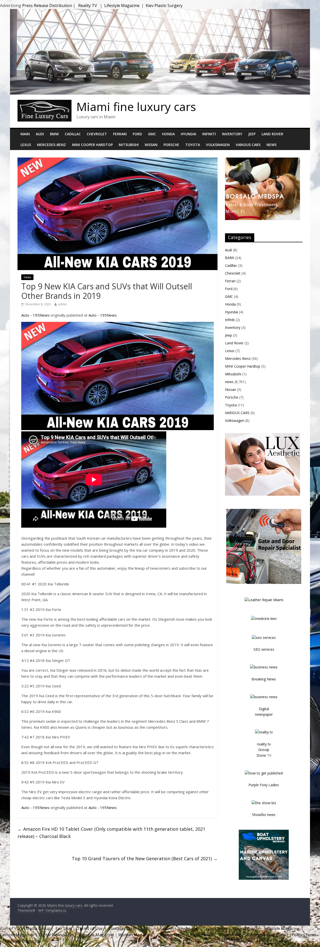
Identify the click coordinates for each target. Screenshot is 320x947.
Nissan (151, 144)
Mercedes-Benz (51, 144)
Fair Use (63, 928)
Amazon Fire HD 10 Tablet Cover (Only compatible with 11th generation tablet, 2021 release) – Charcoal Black (111, 832)
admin (62, 304)
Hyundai (188, 134)
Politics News (304, 934)
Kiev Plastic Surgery (164, 5)
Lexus (25, 144)
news (27, 277)
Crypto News (216, 928)
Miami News (244, 928)
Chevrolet (97, 134)
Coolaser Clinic (122, 928)
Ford (137, 134)
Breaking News (264, 679)
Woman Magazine (135, 934)
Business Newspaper (179, 928)
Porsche (171, 144)
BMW (54, 134)
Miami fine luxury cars (136, 106)
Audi (40, 134)
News (271, 144)
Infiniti (209, 134)
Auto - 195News (35, 315)
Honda (168, 134)
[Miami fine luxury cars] (45, 103)
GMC (152, 134)
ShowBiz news (264, 814)
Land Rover (272, 134)
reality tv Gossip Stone (263, 750)
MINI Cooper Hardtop (92, 144)
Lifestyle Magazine (122, 5)
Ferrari (120, 134)
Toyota (192, 144)
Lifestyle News (170, 934)
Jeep (252, 134)
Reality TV (87, 5)
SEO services (264, 649)
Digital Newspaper (56, 934)
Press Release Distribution (47, 5)
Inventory (232, 134)
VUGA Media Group (32, 928)
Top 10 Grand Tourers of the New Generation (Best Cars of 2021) (145, 858)
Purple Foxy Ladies (263, 784)
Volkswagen (218, 144)
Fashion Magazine (17, 934)
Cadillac (73, 134)
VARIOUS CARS (248, 144)
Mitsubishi (129, 144)
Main (25, 134)
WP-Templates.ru (52, 910)
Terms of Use (89, 928)
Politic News (201, 934)
